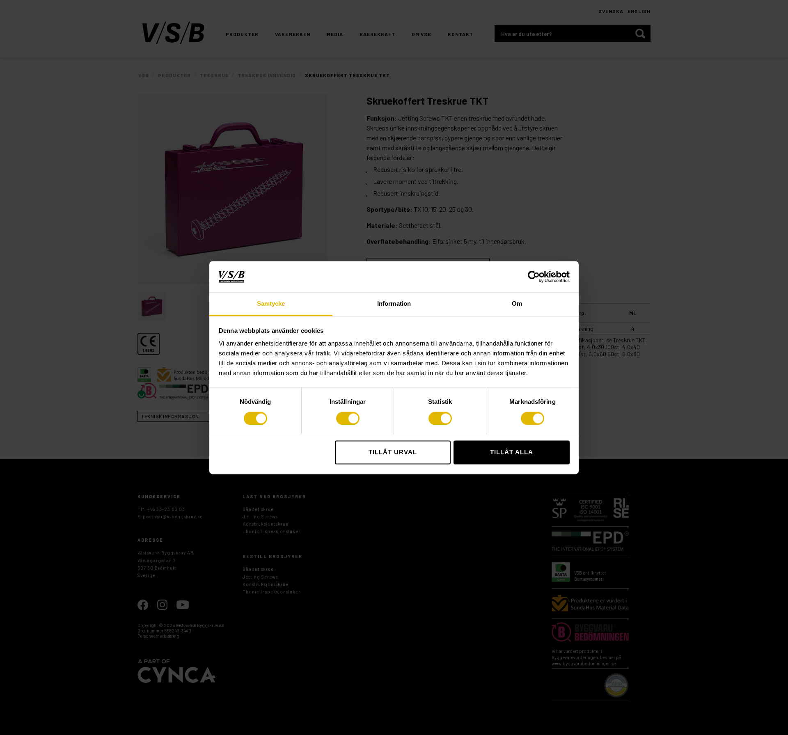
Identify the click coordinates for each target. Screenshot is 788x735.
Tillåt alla (511, 452)
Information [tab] (394, 303)
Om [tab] (517, 303)
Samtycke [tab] (271, 303)
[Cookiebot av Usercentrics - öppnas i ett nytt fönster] (534, 276)
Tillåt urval (393, 452)
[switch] (348, 418)
